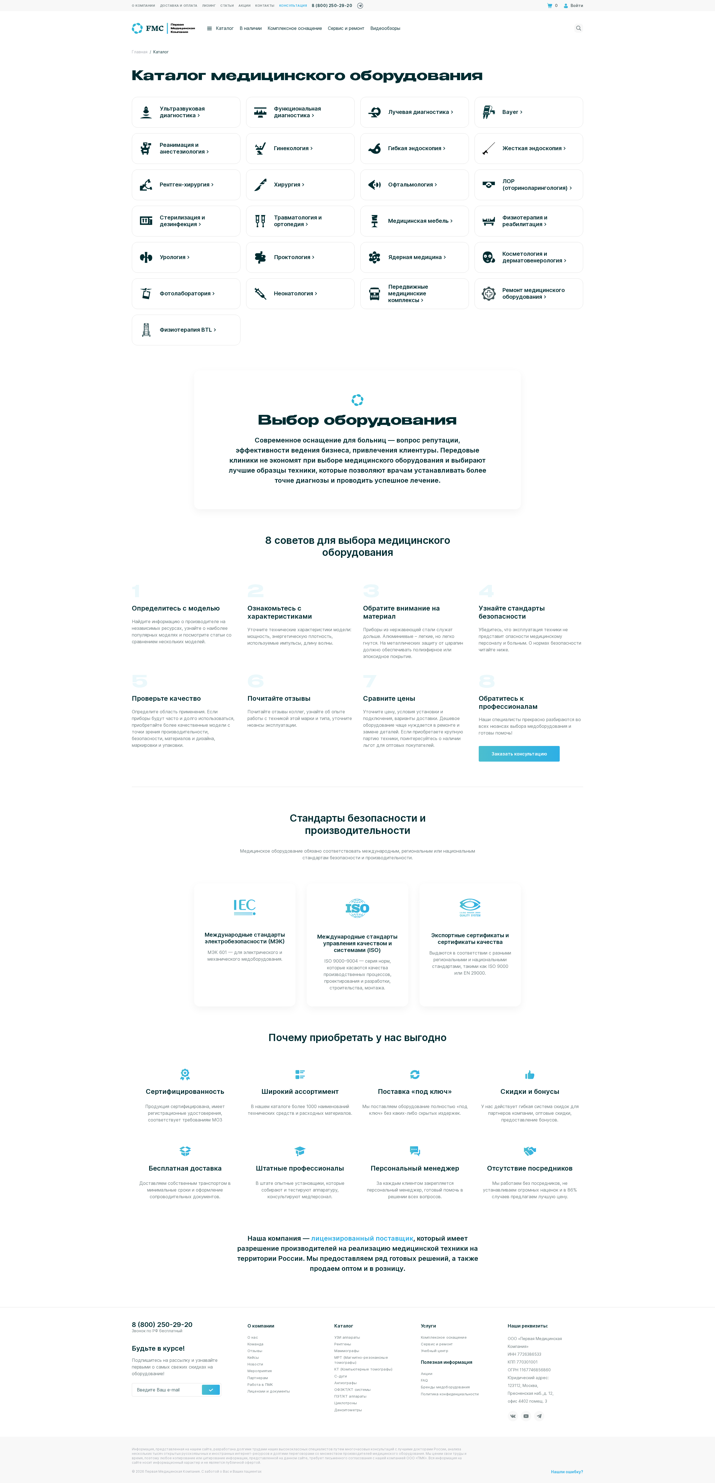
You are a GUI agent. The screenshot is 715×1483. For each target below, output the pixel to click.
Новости (255, 1364)
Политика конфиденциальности (450, 1394)
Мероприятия (259, 1371)
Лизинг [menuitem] (209, 6)
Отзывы (254, 1350)
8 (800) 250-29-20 (332, 5)
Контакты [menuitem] (264, 6)
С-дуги (340, 1376)
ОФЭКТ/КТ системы (352, 1389)
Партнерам (257, 1378)
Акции (426, 1373)
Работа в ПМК (260, 1384)
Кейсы (253, 1357)
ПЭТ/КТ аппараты (350, 1396)
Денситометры (348, 1410)
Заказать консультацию (519, 754)
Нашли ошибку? (567, 1471)
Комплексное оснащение (295, 28)
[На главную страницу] (164, 27)
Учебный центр (434, 1350)
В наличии (251, 28)
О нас (252, 1337)
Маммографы (346, 1350)
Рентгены (342, 1344)
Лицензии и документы (268, 1391)
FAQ (424, 1380)
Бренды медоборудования (445, 1387)
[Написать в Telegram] (360, 4)
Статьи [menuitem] (227, 6)
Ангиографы (345, 1383)
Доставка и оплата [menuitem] (178, 6)
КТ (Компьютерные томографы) (363, 1369)
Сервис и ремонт (346, 28)
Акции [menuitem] (245, 6)
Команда (255, 1344)
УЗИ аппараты (347, 1337)
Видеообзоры (385, 28)
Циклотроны (345, 1403)
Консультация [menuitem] (293, 6)
